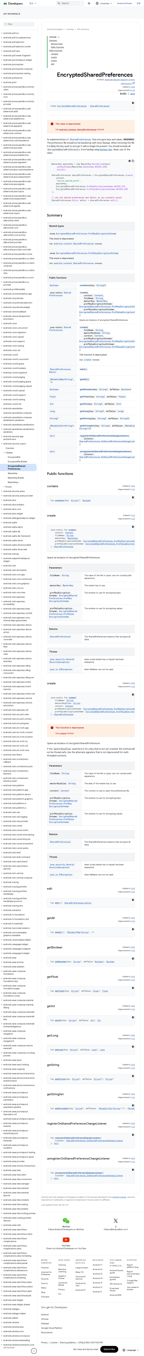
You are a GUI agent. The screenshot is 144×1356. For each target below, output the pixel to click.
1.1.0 (133, 90)
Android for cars (81, 1284)
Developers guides (115, 1278)
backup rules (106, 149)
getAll (83, 379)
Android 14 (98, 1278)
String (100, 285)
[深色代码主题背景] (133, 103)
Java (132, 93)
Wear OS (80, 1272)
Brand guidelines (68, 1342)
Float (53, 396)
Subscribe (109, 1349)
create (83, 292)
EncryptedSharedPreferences (72, 106)
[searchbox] (18, 24)
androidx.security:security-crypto (120, 79)
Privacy (61, 1289)
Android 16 (98, 1269)
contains (85, 285)
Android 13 (97, 1282)
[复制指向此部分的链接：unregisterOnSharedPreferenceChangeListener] (112, 1159)
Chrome (44, 1319)
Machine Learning (62, 1270)
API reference (11, 14)
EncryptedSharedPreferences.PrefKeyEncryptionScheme (86, 233)
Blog (43, 1292)
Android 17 (97, 1265)
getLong (84, 411)
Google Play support (132, 1281)
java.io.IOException (61, 669)
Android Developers (55, 29)
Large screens (82, 1267)
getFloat (84, 396)
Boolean (54, 285)
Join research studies (133, 1288)
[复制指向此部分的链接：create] (58, 516)
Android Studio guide (116, 1271)
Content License (119, 1197)
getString (85, 418)
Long (52, 411)
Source (44, 1283)
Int (51, 404)
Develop (70, 29)
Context (98, 295)
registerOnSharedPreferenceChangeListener (104, 435)
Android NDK (115, 1295)
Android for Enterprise (46, 1273)
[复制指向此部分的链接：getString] (62, 1065)
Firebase (45, 1323)
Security (45, 1279)
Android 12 (97, 1287)
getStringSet (87, 425)
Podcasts (45, 1296)
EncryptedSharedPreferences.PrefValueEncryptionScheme (87, 253)
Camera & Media (62, 1283)
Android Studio (124, 3)
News (43, 1288)
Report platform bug (132, 1266)
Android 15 (97, 1274)
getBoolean (86, 389)
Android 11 (97, 1291)
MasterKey (102, 301)
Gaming (62, 1265)
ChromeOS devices (81, 1277)
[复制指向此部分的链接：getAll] (57, 918)
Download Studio (114, 1289)
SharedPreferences (99, 106)
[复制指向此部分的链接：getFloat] (61, 977)
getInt (83, 404)
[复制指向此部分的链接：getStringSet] (66, 1094)
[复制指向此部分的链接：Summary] (65, 215)
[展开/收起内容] (58, 37)
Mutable (55, 379)
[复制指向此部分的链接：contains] (61, 486)
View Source (126, 83)
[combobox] (70, 3)
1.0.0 (133, 87)
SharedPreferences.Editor (78, 903)
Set (62, 425)
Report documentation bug (133, 1273)
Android (45, 1267)
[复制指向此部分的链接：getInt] (58, 1006)
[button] (18, 33)
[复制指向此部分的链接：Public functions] (76, 474)
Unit (52, 435)
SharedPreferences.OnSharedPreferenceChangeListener (109, 441)
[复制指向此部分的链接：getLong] (61, 1035)
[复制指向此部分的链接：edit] (55, 889)
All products (46, 1332)
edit (82, 369)
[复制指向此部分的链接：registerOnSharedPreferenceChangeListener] (109, 1124)
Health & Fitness (62, 1277)
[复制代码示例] (133, 161)
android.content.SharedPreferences (77, 129)
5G (59, 1294)
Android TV (81, 1290)
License (53, 1342)
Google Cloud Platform (51, 1328)
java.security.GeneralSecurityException (61, 660)
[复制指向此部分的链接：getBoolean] (65, 947)
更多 (31, 3)
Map (62, 379)
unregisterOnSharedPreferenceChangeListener (105, 451)
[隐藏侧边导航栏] (34, 1351)
